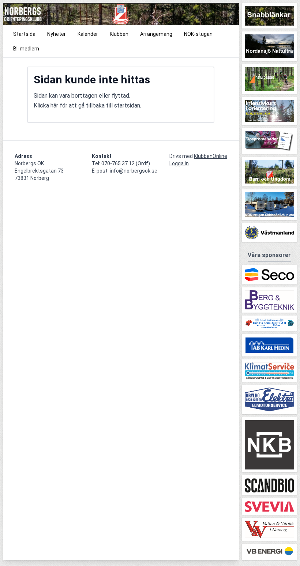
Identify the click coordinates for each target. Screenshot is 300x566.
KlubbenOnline (210, 156)
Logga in (179, 163)
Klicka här (46, 105)
